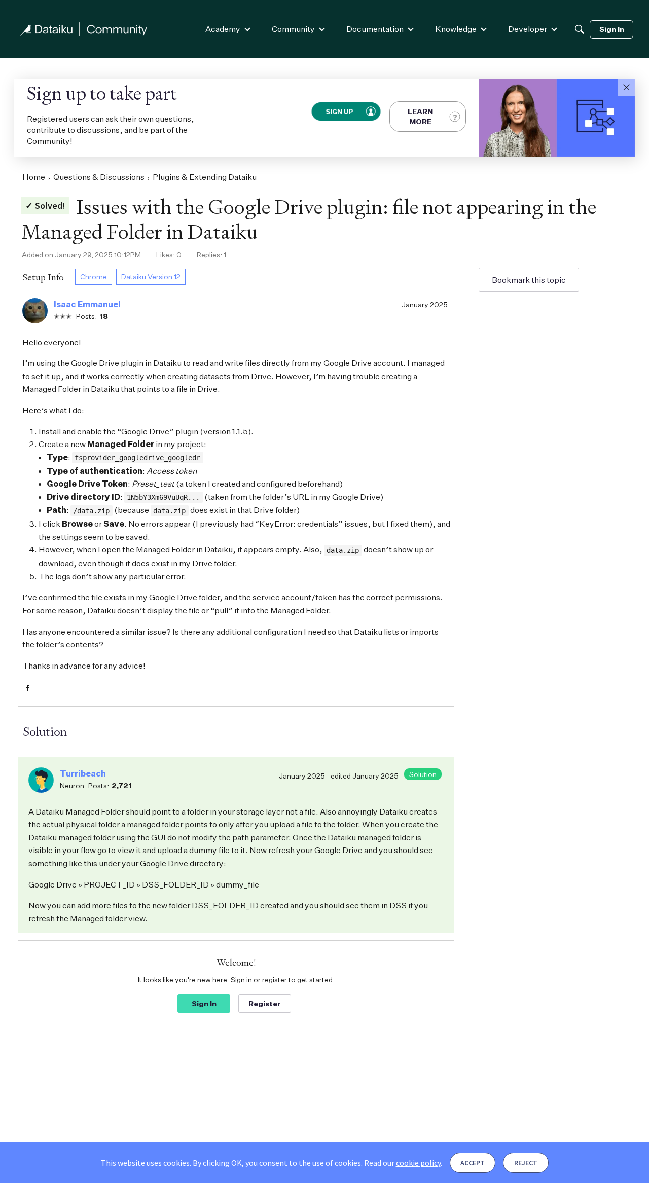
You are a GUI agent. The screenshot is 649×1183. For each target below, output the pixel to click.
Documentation (375, 29)
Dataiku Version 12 (151, 276)
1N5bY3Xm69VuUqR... (163, 497)
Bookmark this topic (529, 280)
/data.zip (91, 511)
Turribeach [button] (83, 773)
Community (293, 29)
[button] (626, 87)
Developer (527, 29)
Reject (525, 1162)
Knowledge (456, 29)
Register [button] (264, 1003)
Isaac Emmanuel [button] (87, 304)
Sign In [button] (204, 1003)
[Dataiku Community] (83, 29)
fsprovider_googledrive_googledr (137, 458)
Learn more (420, 116)
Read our (402, 1163)
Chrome (93, 276)
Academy (222, 29)
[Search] (579, 29)
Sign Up (339, 111)
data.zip (169, 511)
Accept (472, 1162)
